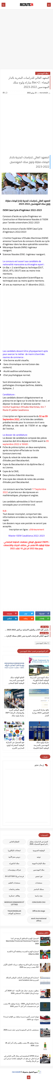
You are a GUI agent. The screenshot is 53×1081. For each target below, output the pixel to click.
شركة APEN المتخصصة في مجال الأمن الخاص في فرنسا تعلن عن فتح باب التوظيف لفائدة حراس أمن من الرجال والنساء (21, 1058)
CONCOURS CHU (38, 902)
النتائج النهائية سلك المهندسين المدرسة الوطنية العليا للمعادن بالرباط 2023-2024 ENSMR (16, 683)
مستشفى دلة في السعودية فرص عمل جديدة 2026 (21, 1030)
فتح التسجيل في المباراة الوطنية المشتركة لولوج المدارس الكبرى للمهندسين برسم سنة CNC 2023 (15, 748)
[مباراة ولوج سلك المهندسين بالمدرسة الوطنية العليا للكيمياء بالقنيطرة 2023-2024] (39, 731)
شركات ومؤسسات (14, 870)
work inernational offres (38, 919)
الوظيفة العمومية (39, 850)
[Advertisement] (26, 40)
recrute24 (16, 1072)
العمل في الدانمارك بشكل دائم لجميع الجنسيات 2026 (39, 842)
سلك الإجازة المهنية (39, 863)
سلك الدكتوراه (14, 863)
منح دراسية (39, 896)
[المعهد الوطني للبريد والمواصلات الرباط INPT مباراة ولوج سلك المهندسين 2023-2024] (14, 698)
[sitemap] (28, 1077)
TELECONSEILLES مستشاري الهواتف (14, 912)
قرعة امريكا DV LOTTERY (14, 876)
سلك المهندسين (42, 73)
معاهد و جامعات (14, 889)
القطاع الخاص (14, 841)
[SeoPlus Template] (39, 1072)
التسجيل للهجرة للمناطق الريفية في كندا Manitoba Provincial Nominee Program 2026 (22, 941)
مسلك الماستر (39, 889)
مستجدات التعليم (14, 883)
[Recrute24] (24, 1077)
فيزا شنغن (38, 876)
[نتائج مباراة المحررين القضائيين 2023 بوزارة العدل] (39, 698)
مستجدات (38, 883)
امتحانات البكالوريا (14, 850)
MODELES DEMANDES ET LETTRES (14, 903)
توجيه (39, 857)
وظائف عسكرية (14, 896)
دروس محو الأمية (14, 857)
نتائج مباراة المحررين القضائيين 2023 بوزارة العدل (40, 713)
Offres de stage (38, 911)
